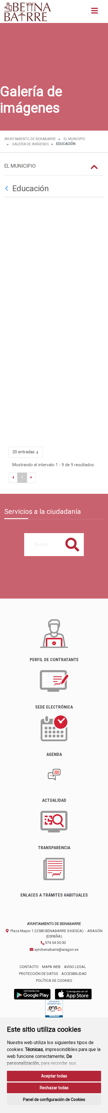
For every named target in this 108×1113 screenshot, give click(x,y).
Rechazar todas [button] (54, 1087)
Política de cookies (54, 980)
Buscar (72, 544)
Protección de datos (38, 973)
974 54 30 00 (55, 942)
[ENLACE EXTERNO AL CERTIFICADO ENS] (54, 1010)
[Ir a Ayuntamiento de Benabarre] (28, 11)
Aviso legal (75, 967)
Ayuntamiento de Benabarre (30, 139)
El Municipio (74, 139)
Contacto (29, 967)
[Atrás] (7, 188)
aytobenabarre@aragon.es (56, 949)
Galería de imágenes (30, 144)
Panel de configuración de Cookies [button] (54, 1099)
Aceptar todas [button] (54, 1076)
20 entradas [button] (23, 452)
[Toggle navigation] (95, 12)
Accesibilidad (74, 973)
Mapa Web (51, 967)
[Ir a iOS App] (73, 994)
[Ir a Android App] (32, 994)
